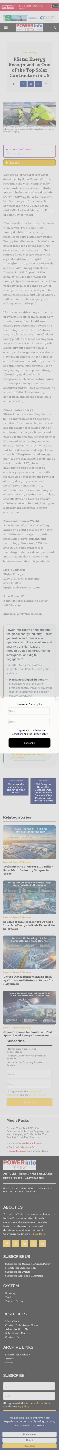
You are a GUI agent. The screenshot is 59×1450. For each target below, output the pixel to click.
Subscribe (29, 742)
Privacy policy (40, 733)
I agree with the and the (30, 732)
